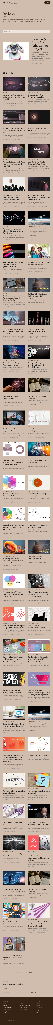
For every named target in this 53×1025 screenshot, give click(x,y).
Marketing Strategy (8, 851)
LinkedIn (38, 1005)
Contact (38, 1003)
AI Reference (39, 1007)
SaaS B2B (5, 92)
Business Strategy (8, 788)
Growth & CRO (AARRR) (33, 92)
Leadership (5, 226)
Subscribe (33, 992)
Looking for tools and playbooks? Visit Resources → (26, 972)
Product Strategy (37, 35)
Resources (22, 1011)
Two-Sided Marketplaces (34, 589)
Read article (35, 66)
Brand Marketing (7, 193)
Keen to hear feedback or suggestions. (24, 23)
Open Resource (33, 235)
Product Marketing (8, 589)
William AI (38, 1012)
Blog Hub (5, 1003)
